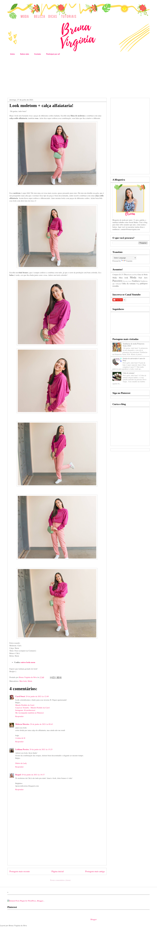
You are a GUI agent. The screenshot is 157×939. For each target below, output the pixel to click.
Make (114, 277)
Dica (126, 274)
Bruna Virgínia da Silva (28, 677)
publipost (144, 283)
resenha (115, 285)
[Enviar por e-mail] (51, 677)
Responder (19, 716)
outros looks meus (28, 662)
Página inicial (58, 871)
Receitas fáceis (127, 281)
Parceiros (117, 280)
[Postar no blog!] (53, 677)
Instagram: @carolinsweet (25, 710)
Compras (115, 274)
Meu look (23, 681)
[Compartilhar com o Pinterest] (60, 677)
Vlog (137, 284)
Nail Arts (143, 277)
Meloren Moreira (22, 724)
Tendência (136, 280)
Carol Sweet (20, 696)
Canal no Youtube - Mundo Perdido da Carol (32, 707)
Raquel (18, 774)
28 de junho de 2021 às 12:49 (37, 696)
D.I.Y (121, 274)
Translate (129, 261)
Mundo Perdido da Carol (24, 705)
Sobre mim (24, 54)
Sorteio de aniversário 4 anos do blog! (134, 359)
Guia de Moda (143, 274)
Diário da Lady (21, 763)
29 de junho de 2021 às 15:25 (41, 749)
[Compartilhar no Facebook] (58, 677)
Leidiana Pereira (22, 749)
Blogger (94, 919)
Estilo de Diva (132, 275)
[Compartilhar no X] (56, 677)
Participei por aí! (53, 54)
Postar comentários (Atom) (60, 880)
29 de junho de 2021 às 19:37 (33, 774)
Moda (30, 681)
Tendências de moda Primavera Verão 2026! (133, 345)
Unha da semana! (129, 373)
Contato (37, 54)
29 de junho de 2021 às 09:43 (41, 724)
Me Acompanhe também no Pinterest (29, 712)
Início (12, 54)
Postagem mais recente (19, 871)
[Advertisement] (78, 77)
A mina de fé (20, 738)
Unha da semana (128, 283)
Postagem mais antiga (95, 871)
